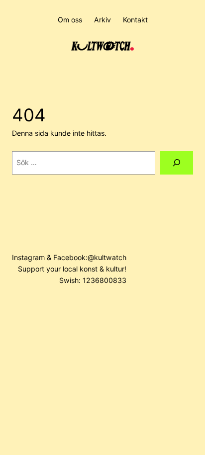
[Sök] (176, 163)
